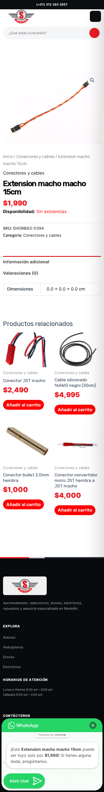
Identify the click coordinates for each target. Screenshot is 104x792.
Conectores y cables (35, 156)
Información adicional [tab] (26, 261)
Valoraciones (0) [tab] (20, 273)
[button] (92, 80)
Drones (8, 657)
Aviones (9, 637)
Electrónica (11, 667)
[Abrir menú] (95, 16)
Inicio (8, 156)
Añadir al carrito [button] (23, 404)
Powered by (52, 734)
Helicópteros (13, 647)
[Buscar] (94, 33)
